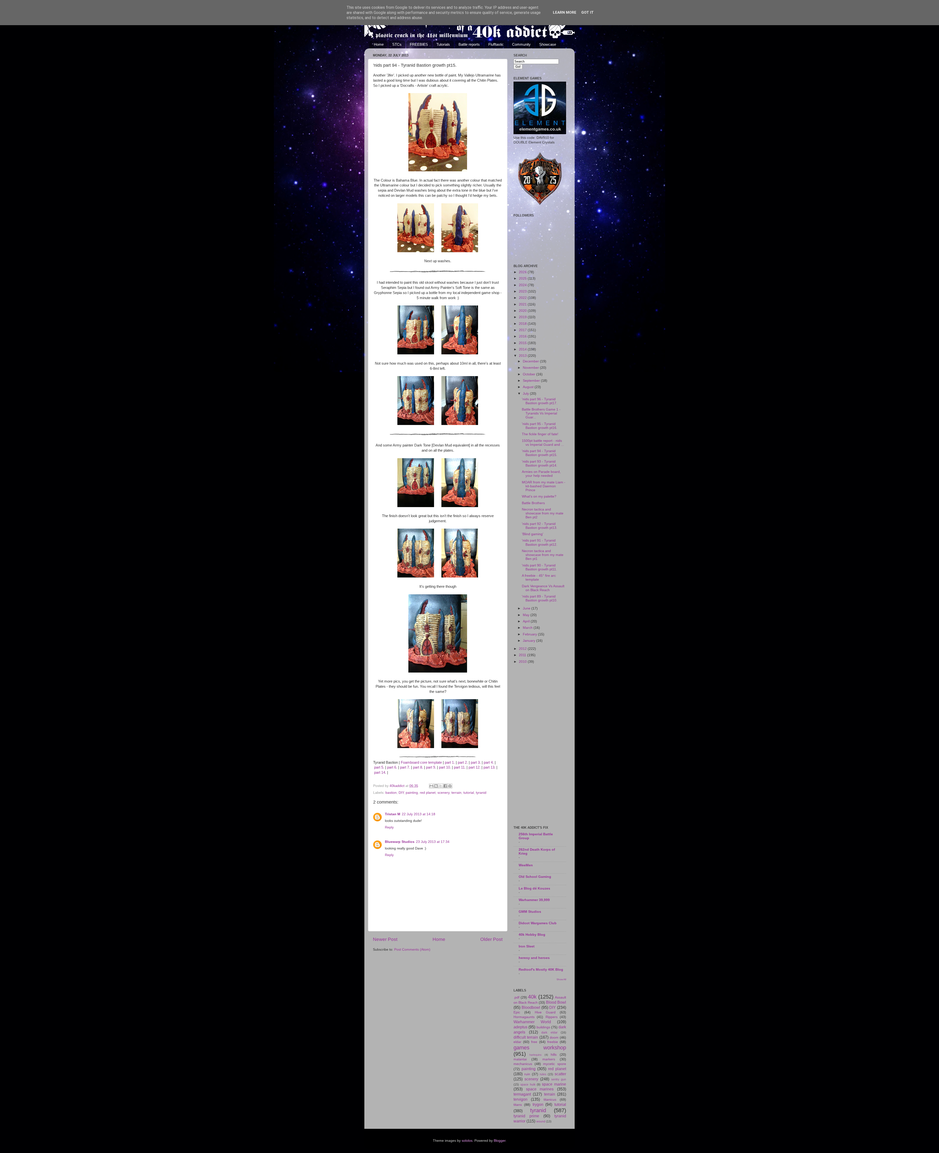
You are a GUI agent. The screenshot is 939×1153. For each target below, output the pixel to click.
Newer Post (385, 939)
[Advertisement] (540, 745)
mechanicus (523, 1064)
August (529, 387)
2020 (523, 311)
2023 (523, 291)
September (532, 380)
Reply (389, 827)
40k (532, 997)
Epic (517, 1012)
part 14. (380, 772)
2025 (523, 278)
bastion (391, 792)
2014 (523, 349)
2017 (523, 330)
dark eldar (549, 1032)
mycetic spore (554, 1064)
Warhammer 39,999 (534, 900)
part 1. (450, 762)
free (534, 1042)
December (531, 361)
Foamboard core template (421, 762)
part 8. (418, 767)
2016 (523, 336)
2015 (523, 343)
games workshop (540, 1047)
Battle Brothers (533, 503)
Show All (561, 979)
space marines (540, 1089)
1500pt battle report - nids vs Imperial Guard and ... (543, 442)
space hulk (528, 1084)
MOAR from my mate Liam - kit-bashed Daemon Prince (543, 486)
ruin (527, 1074)
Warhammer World (532, 1022)
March (528, 628)
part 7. (405, 767)
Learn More (564, 12)
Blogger (499, 1140)
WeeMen (526, 865)
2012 (523, 649)
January (529, 640)
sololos (467, 1140)
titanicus (550, 1099)
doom (554, 1037)
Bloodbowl (531, 1007)
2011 (523, 655)
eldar (517, 1042)
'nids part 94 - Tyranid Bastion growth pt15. (539, 453)
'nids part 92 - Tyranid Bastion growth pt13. (539, 526)
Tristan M (392, 814)
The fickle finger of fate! (540, 434)
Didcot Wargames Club (538, 923)
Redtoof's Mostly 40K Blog (541, 969)
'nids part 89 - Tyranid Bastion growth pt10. (539, 598)
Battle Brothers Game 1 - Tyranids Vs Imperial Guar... (541, 413)
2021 (523, 304)
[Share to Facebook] (445, 785)
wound (540, 1121)
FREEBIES (419, 44)
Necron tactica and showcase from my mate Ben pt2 (542, 513)
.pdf (516, 997)
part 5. (379, 767)
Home (379, 44)
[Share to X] (440, 785)
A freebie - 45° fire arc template (539, 577)
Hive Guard (545, 1012)
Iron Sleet (527, 946)
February (530, 634)
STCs (397, 44)
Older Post (491, 939)
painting (412, 792)
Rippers (552, 1017)
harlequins (535, 1054)
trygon (538, 1104)
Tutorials (443, 44)
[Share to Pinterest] (449, 785)
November (531, 368)
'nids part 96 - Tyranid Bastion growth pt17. (539, 401)
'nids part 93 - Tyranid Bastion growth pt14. (539, 463)
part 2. (463, 762)
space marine (554, 1084)
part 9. (431, 767)
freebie (552, 1042)
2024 (523, 285)
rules (543, 1074)
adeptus (520, 1027)
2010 (523, 662)
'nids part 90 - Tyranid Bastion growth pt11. (539, 567)
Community (521, 44)
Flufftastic (496, 44)
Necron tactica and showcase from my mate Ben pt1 (542, 555)
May (526, 615)
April (527, 621)
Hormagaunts (524, 1017)
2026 (523, 272)
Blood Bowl (556, 1002)
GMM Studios (530, 912)
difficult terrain (526, 1037)
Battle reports (469, 44)
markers (548, 1059)
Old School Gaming (535, 877)
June (527, 608)
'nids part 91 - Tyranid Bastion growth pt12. (539, 542)
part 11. (460, 767)
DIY (401, 792)
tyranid (481, 792)
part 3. (476, 762)
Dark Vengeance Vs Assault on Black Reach (543, 588)
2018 (523, 324)
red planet (428, 792)
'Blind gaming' (532, 534)
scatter (560, 1074)
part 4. (489, 762)
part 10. (445, 767)
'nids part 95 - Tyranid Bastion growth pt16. (539, 426)
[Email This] (431, 785)
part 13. (489, 767)
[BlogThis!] (436, 785)
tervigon (520, 1099)
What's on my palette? (539, 496)
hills (554, 1054)
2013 (523, 356)
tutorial (468, 792)
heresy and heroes (534, 958)
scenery (443, 792)
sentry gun (558, 1079)
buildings (543, 1027)
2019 (523, 317)
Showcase (547, 44)
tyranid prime (526, 1116)
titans (518, 1105)
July (526, 393)
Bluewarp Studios (399, 842)
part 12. (475, 767)
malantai (520, 1059)
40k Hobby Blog (532, 934)
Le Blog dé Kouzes (534, 888)
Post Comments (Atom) (412, 949)
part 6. (392, 767)
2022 (523, 298)
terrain (456, 792)
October (529, 374)
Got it (587, 12)
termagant (522, 1094)
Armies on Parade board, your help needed (541, 474)
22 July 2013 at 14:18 (418, 814)
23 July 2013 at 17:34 (432, 842)
